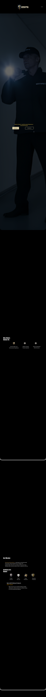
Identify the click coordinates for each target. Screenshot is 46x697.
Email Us (29, 128)
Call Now (16, 128)
